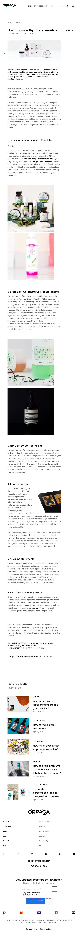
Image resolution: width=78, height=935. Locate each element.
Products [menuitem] (6, 822)
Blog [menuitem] (4, 836)
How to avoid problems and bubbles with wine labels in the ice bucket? (47, 769)
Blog (10, 22)
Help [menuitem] (4, 845)
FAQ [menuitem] (40, 845)
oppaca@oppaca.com (37, 6)
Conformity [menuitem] (43, 841)
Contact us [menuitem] (7, 841)
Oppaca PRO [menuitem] (7, 826)
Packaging (39, 720)
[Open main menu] (73, 6)
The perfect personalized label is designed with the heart (47, 792)
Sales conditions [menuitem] (45, 822)
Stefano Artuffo (29, 33)
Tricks (18, 22)
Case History (40, 784)
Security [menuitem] (42, 836)
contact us (33, 608)
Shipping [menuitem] (42, 826)
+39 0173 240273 (39, 866)
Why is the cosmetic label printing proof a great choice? (45, 704)
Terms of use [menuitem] (44, 831)
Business (38, 741)
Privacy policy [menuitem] (31, 929)
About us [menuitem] (6, 831)
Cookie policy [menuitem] (45, 929)
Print (36, 696)
